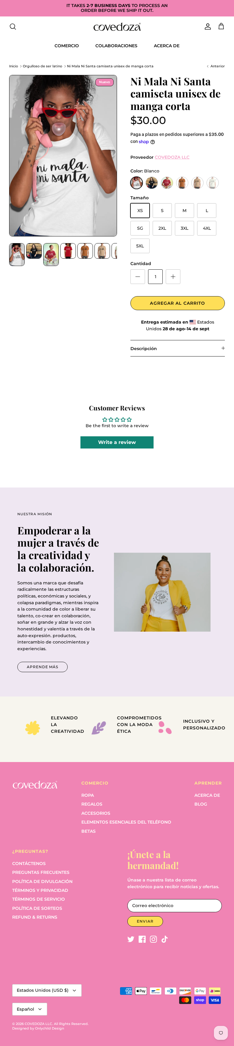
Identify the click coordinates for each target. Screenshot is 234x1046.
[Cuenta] (206, 26)
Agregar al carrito (177, 303)
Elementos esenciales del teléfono (126, 822)
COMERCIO (67, 45)
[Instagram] (153, 939)
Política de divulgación (42, 881)
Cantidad (140, 263)
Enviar (145, 921)
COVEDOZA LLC (172, 157)
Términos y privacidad (40, 890)
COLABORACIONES (116, 45)
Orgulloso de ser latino (43, 66)
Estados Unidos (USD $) (43, 990)
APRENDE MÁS (42, 667)
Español (25, 1009)
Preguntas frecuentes (40, 872)
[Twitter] (130, 939)
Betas (88, 831)
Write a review (117, 442)
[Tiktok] (164, 939)
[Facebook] (142, 939)
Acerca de (207, 795)
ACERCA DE (166, 45)
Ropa (87, 795)
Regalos (91, 804)
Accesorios (95, 813)
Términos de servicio (38, 899)
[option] (63, 155)
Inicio (13, 66)
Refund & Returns (34, 917)
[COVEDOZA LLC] (117, 27)
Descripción (143, 348)
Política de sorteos (37, 908)
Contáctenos (29, 863)
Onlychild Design (49, 1028)
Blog (200, 804)
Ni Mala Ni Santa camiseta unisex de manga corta (110, 66)
